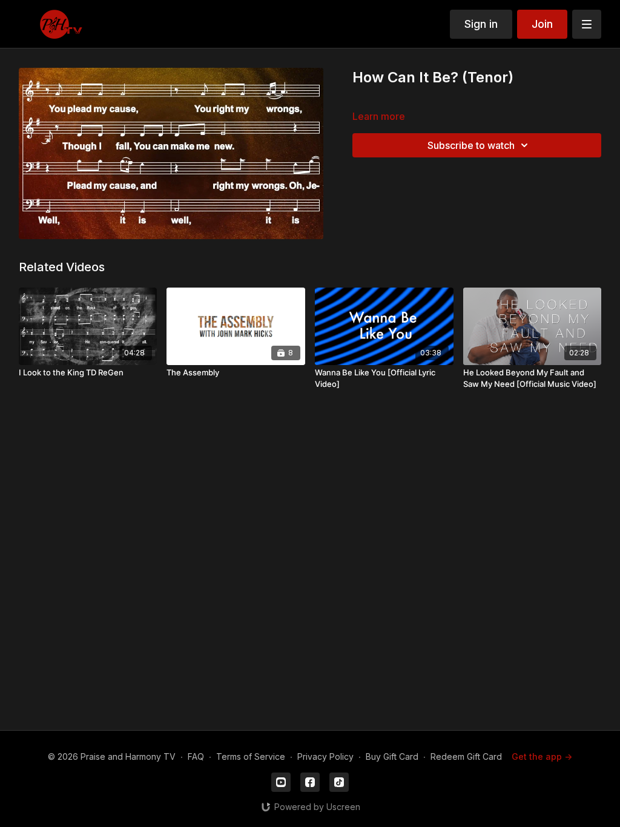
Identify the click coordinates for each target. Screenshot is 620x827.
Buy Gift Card (392, 756)
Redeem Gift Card (466, 756)
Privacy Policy (325, 756)
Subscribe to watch (471, 145)
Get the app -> (542, 756)
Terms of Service (250, 756)
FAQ (196, 756)
